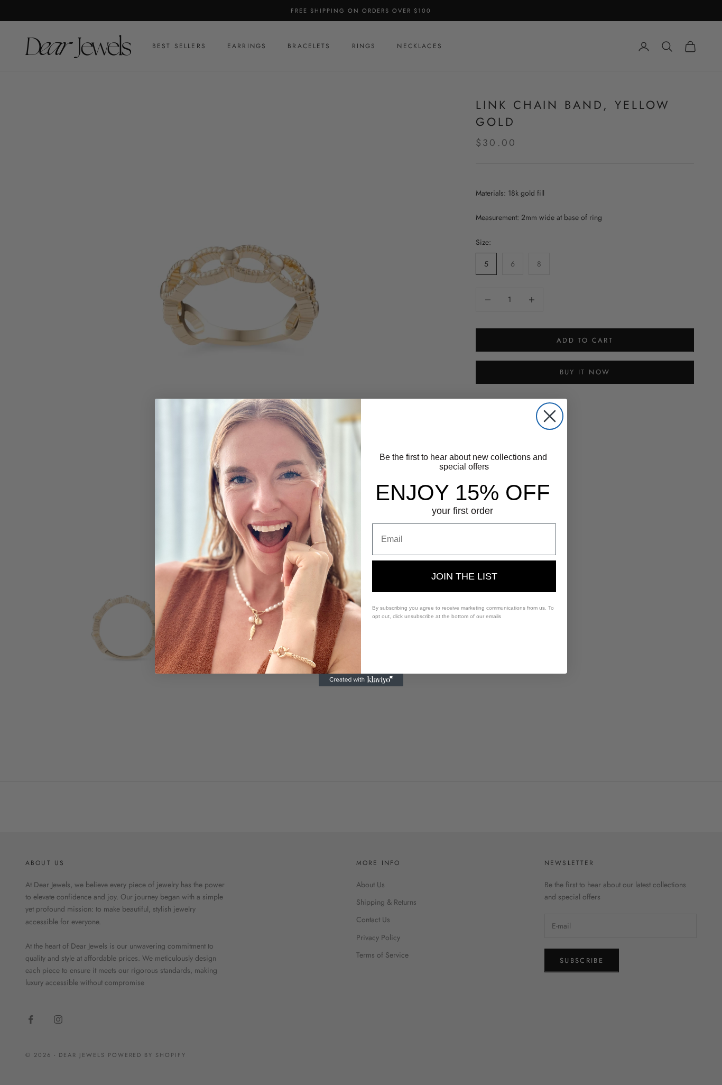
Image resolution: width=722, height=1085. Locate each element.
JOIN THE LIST (464, 576)
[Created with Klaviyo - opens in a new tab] (361, 680)
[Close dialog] (549, 416)
